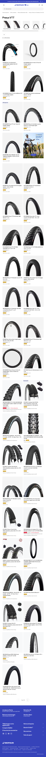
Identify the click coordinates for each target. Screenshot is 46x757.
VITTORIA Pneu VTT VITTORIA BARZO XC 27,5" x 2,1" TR (33, 247)
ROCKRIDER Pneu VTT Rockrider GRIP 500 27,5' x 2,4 (33, 340)
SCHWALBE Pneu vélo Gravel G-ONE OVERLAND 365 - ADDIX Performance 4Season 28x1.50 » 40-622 (12, 688)
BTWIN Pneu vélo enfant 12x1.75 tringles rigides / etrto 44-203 (33, 278)
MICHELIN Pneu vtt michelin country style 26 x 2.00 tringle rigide (32, 124)
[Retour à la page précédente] (18, 700)
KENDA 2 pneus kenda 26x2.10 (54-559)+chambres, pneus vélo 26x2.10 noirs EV (11, 562)
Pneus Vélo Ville (36, 28)
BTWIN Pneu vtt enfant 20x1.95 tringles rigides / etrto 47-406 (12, 186)
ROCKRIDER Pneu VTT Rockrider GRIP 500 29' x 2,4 (12, 217)
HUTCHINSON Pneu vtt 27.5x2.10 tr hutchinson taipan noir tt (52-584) (32, 499)
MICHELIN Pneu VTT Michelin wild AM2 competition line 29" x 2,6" (12, 309)
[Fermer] (43, 1)
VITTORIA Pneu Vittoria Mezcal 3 (31, 592)
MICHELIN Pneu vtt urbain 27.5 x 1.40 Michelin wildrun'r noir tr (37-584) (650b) (33, 530)
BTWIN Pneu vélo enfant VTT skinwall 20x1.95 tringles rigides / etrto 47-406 (33, 624)
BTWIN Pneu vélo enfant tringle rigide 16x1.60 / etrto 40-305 (12, 340)
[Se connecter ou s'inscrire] (39, 5)
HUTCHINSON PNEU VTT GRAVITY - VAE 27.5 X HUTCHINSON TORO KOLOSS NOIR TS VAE (33, 437)
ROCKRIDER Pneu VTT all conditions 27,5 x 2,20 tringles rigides (12, 94)
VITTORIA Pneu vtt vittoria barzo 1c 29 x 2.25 (33, 370)
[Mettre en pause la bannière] (41, 1)
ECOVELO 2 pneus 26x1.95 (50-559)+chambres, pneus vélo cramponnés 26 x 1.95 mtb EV (31, 404)
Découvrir (33, 154)
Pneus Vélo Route (7, 28)
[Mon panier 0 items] (42, 5)
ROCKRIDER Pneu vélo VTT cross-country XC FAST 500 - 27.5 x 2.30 (32, 309)
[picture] (12, 50)
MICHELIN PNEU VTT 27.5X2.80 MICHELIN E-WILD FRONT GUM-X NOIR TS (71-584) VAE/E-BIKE (12, 404)
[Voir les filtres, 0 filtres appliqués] (4, 34)
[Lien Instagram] (11, 734)
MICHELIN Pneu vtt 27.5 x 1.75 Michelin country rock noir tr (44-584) (33, 467)
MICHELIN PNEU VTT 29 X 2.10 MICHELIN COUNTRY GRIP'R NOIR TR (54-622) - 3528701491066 (33, 562)
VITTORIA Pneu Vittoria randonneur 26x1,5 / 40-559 (32, 94)
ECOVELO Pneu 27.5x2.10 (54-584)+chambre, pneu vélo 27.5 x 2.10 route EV (12, 531)
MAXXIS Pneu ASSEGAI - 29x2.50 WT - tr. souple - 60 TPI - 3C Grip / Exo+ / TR (12, 436)
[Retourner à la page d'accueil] (21, 5)
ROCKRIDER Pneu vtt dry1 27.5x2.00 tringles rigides (32, 63)
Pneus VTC (26, 28)
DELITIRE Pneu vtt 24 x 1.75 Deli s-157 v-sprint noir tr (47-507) (33, 655)
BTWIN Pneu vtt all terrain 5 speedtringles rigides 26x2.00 (10, 63)
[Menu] (3, 5)
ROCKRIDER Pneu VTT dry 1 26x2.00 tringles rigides (11, 124)
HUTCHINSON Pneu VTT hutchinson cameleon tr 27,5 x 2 (32, 186)
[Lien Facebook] (3, 734)
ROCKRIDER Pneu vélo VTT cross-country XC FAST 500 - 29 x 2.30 (32, 217)
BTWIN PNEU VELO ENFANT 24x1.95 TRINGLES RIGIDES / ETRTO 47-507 (11, 155)
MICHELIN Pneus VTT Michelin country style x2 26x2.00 (12, 499)
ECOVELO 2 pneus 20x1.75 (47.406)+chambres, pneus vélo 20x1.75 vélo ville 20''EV (12, 625)
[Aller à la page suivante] (27, 700)
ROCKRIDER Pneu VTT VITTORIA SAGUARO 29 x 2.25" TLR (10, 247)
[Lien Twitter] (6, 734)
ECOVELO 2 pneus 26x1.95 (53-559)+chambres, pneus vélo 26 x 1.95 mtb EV (12, 468)
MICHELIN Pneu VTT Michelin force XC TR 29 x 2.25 (12, 278)
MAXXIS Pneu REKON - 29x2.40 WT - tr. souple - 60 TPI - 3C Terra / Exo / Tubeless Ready (12, 594)
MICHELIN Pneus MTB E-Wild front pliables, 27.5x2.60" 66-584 (11, 655)
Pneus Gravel (17, 28)
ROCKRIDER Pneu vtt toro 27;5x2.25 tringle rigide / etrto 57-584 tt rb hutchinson (11, 371)
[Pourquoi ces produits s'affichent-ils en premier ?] (3, 37)
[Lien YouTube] (9, 734)
